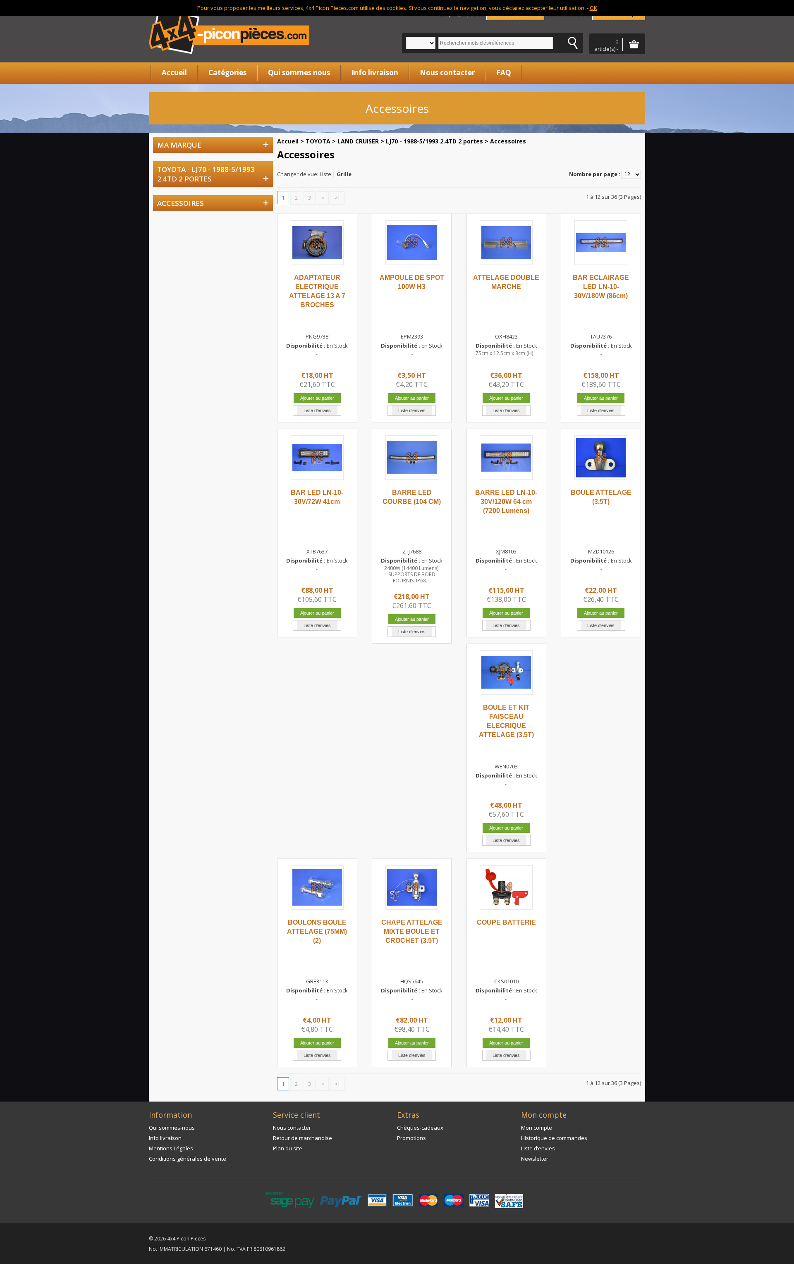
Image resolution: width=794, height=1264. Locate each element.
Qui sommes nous (299, 72)
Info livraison (375, 72)
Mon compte (536, 1127)
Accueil (174, 72)
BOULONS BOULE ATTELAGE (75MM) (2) (317, 931)
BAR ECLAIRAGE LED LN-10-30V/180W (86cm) (601, 286)
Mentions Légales (171, 1148)
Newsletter (534, 1158)
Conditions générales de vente (187, 1158)
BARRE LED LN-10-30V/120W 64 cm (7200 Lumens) (506, 501)
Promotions (411, 1138)
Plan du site (287, 1148)
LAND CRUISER (358, 141)
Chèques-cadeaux (420, 1127)
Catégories (227, 72)
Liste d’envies (538, 1148)
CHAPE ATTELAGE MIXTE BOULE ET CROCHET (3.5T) (411, 931)
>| (337, 197)
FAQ (503, 72)
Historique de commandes (554, 1138)
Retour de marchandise (302, 1138)
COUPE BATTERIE (506, 922)
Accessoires (508, 141)
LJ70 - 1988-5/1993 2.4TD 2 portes (434, 141)
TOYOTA (318, 141)
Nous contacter (447, 72)
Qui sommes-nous (172, 1127)
